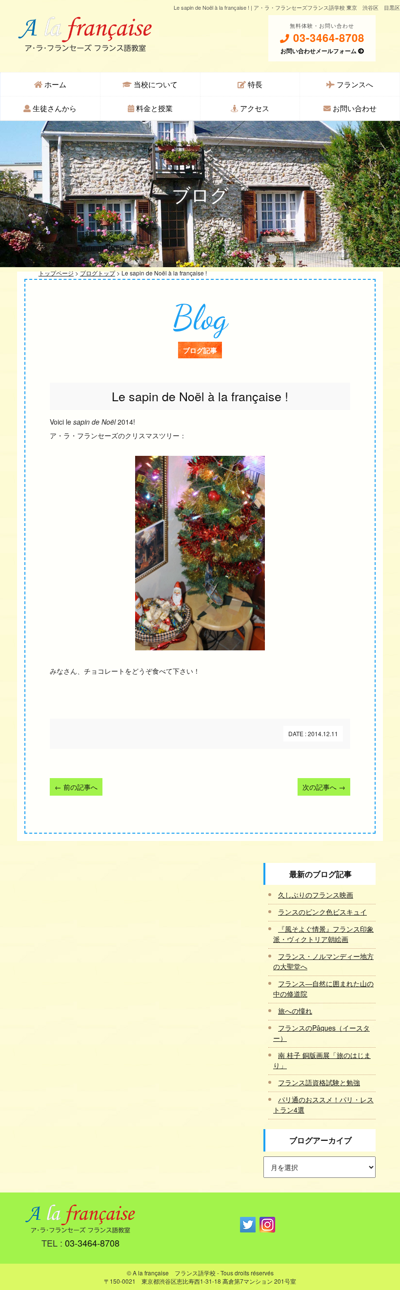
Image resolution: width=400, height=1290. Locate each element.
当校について (155, 84)
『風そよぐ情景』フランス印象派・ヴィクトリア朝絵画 (323, 934)
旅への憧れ (295, 1011)
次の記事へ (323, 787)
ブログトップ (97, 273)
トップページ (56, 273)
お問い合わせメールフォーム (319, 50)
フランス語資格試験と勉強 (319, 1082)
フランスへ (354, 84)
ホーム (54, 84)
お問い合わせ (354, 108)
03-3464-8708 (327, 38)
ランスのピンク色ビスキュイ (322, 912)
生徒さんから (54, 108)
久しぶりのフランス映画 (315, 894)
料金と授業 (153, 108)
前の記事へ (76, 787)
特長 (254, 84)
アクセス (253, 108)
